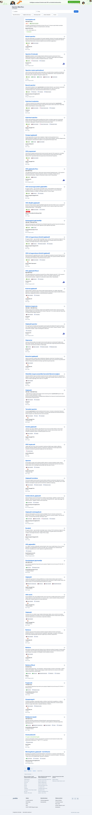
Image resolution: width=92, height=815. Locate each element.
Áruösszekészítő (30, 735)
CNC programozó (30, 151)
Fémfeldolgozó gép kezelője (33, 560)
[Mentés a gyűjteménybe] (64, 37)
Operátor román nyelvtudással (34, 70)
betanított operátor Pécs (42, 783)
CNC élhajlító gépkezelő (32, 203)
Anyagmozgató (29, 699)
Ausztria (25, 785)
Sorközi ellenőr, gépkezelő (33, 496)
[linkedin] (78, 799)
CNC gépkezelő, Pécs (31, 169)
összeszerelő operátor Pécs (43, 785)
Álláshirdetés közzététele (74, 1)
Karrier (27, 803)
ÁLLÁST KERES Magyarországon (32, 807)
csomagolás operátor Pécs (42, 788)
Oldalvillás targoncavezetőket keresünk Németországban (42, 374)
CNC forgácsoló (30, 444)
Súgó (27, 805)
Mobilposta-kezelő (30, 717)
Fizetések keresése (59, 802)
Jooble (78, 812)
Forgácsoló (28, 683)
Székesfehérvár (26, 779)
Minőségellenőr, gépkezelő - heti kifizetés (37, 752)
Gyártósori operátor (31, 117)
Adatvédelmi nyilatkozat (27, 812)
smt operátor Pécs (41, 786)
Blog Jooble (57, 803)
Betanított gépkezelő (31, 356)
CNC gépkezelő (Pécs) (32, 271)
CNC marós (28, 594)
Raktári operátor (30, 36)
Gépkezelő (28, 390)
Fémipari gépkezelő (31, 135)
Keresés (76, 11)
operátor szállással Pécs (42, 782)
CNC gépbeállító (30, 544)
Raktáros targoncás (31, 306)
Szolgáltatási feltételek (17, 812)
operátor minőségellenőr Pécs (43, 791)
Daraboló (28, 528)
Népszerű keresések (27, 774)
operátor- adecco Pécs (42, 792)
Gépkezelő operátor (31, 324)
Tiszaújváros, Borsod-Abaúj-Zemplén (30, 789)
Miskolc (25, 783)
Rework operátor (30, 85)
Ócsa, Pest (26, 782)
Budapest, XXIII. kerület (28, 792)
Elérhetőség (28, 802)
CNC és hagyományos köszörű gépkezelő (37, 237)
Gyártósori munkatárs (32, 101)
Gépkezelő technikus (31, 478)
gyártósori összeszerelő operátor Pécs (44, 779)
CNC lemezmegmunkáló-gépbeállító (36, 186)
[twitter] (75, 799)
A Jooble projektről (29, 800)
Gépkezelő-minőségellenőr (33, 512)
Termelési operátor (31, 409)
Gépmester (28, 340)
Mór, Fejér (25, 791)
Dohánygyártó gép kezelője (33, 220)
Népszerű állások (55, 779)
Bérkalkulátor (57, 807)
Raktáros (28, 630)
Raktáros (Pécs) (30, 665)
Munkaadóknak (43, 802)
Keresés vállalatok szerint (60, 805)
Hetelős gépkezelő (30, 427)
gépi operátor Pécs (41, 789)
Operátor (28, 460)
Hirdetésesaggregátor (45, 800)
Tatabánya (26, 788)
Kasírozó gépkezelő (31, 288)
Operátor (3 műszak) (31, 54)
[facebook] (73, 799)
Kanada (25, 786)
